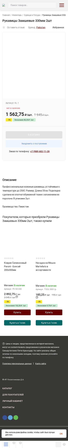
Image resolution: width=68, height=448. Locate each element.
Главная (6, 15)
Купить (17, 312)
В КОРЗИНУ (34, 135)
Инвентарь (17, 15)
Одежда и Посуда (32, 15)
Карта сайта (40, 364)
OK (61, 433)
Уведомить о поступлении (34, 143)
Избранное (58, 27)
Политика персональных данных (17, 364)
